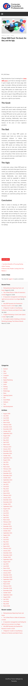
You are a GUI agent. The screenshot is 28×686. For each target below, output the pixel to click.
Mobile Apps (6, 391)
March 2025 (6, 444)
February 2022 (7, 522)
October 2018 (7, 592)
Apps (4, 371)
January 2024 (7, 471)
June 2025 (6, 438)
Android (5, 369)
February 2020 (7, 570)
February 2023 (7, 495)
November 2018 (7, 590)
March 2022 (6, 519)
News (4, 393)
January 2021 (7, 550)
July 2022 (5, 511)
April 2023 (6, 491)
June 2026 (6, 418)
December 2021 (7, 526)
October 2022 (7, 504)
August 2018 (6, 597)
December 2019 (7, 575)
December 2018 (7, 588)
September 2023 (7, 480)
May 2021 (6, 542)
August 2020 (6, 561)
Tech (4, 404)
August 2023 (6, 482)
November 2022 (7, 502)
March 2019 (6, 584)
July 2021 (5, 537)
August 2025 (6, 435)
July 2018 (6, 599)
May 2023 (6, 488)
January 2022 (7, 524)
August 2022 (6, 508)
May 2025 (6, 440)
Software (5, 402)
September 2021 (7, 533)
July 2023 (5, 484)
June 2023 (6, 486)
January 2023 (7, 497)
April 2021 (6, 544)
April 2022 (6, 517)
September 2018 (7, 595)
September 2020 (7, 559)
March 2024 (6, 466)
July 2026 (6, 416)
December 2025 (7, 427)
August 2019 (6, 581)
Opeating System (7, 395)
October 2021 (7, 530)
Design (5, 377)
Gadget (5, 382)
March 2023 (6, 493)
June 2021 (6, 539)
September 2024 (7, 458)
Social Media (5, 259)
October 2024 (7, 455)
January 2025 (7, 449)
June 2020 (6, 566)
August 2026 (6, 413)
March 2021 (6, 546)
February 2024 (7, 469)
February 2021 (7, 548)
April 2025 (6, 442)
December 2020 (7, 553)
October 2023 (7, 477)
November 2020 (7, 555)
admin (12, 35)
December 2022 (7, 500)
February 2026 (7, 424)
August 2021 (6, 535)
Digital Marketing (8, 380)
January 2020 (7, 573)
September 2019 (7, 579)
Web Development (8, 406)
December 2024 (7, 451)
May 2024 (6, 464)
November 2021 (7, 528)
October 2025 (7, 431)
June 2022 (6, 513)
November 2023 (7, 475)
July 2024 (5, 462)
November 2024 (7, 453)
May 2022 (6, 515)
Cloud (4, 373)
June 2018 (6, 601)
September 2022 (7, 506)
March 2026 (6, 422)
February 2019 (7, 586)
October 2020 (7, 557)
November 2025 (7, 429)
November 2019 (7, 577)
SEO (4, 397)
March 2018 (6, 606)
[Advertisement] (14, 57)
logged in (10, 279)
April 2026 (6, 420)
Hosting (5, 386)
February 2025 (7, 446)
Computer (6, 375)
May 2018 (6, 603)
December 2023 (7, 473)
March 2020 (6, 568)
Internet (5, 389)
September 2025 (7, 433)
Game (4, 384)
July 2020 (6, 564)
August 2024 (6, 460)
